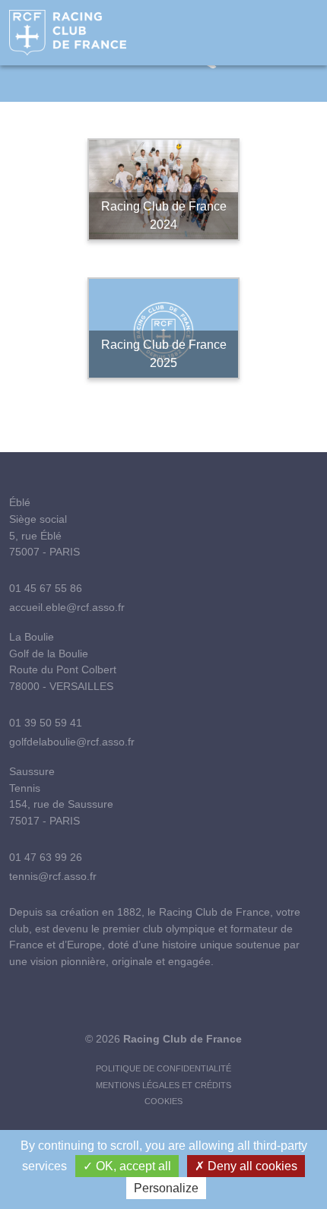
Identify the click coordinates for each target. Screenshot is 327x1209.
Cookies (163, 1101)
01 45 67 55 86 (45, 588)
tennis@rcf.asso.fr (53, 876)
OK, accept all (132, 1166)
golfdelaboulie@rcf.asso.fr (72, 742)
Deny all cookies (251, 1166)
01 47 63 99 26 (45, 857)
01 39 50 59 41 (45, 723)
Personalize (166, 1188)
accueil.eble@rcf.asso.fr (67, 607)
